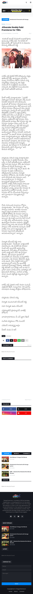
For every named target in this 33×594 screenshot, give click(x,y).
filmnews (8, 24)
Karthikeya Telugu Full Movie (18, 457)
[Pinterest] (15, 340)
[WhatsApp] (19, 340)
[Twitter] (11, 340)
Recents (16, 453)
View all (29, 345)
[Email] (23, 340)
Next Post (27, 400)
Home (3, 24)
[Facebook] (7, 340)
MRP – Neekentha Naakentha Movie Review (20, 472)
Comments (26, 453)
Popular (6, 453)
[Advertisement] (16, 433)
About (16, 591)
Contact (22, 591)
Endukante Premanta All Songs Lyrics (19, 20)
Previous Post (6, 400)
